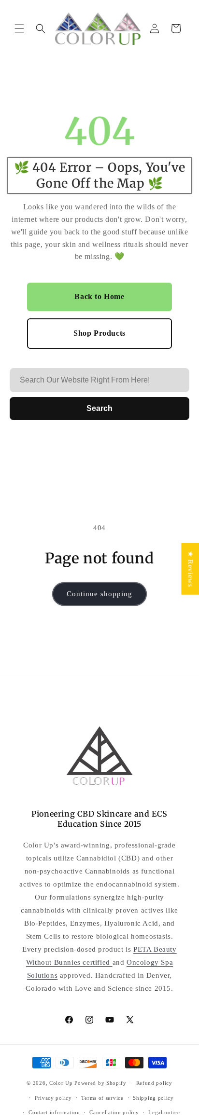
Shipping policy (153, 1098)
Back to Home (99, 296)
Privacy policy (53, 1098)
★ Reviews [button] (190, 569)
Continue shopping (99, 594)
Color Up (61, 1083)
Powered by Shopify (100, 1083)
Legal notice (164, 1112)
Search (99, 408)
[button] (19, 28)
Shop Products (99, 333)
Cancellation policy (114, 1112)
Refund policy (154, 1083)
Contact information (54, 1112)
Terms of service (102, 1098)
